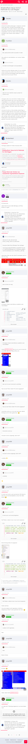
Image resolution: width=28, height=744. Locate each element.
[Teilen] (26, 14)
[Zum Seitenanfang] (25, 741)
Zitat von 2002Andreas (10, 49)
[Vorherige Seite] (8, 735)
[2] (3, 313)
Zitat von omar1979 (9, 281)
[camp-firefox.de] (1, 1)
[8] (3, 322)
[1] (3, 311)
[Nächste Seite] (19, 735)
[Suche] (19, 1)
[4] (3, 316)
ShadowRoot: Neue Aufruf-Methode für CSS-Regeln (13, 151)
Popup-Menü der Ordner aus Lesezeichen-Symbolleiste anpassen (13, 172)
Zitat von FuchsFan (9, 89)
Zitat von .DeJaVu (9, 62)
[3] (3, 314)
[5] (3, 317)
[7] (3, 320)
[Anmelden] (22, 2)
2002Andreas (16, 580)
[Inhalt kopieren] (25, 309)
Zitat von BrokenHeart (10, 236)
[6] (3, 319)
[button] (22, 309)
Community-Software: (14, 741)
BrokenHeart (7, 124)
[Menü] (26, 1)
